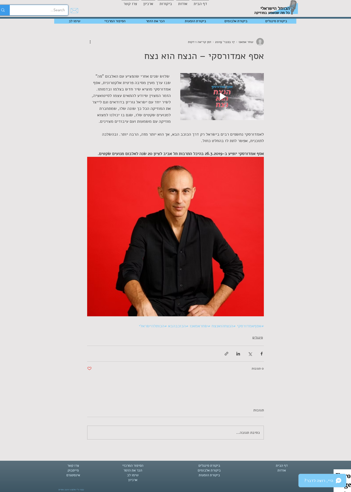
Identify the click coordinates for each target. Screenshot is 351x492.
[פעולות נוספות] (90, 42)
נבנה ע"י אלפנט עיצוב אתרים (71, 489)
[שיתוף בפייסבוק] (261, 353)
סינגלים (257, 337)
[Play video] (222, 96)
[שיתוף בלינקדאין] (238, 353)
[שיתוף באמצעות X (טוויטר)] (250, 353)
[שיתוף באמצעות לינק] (226, 353)
